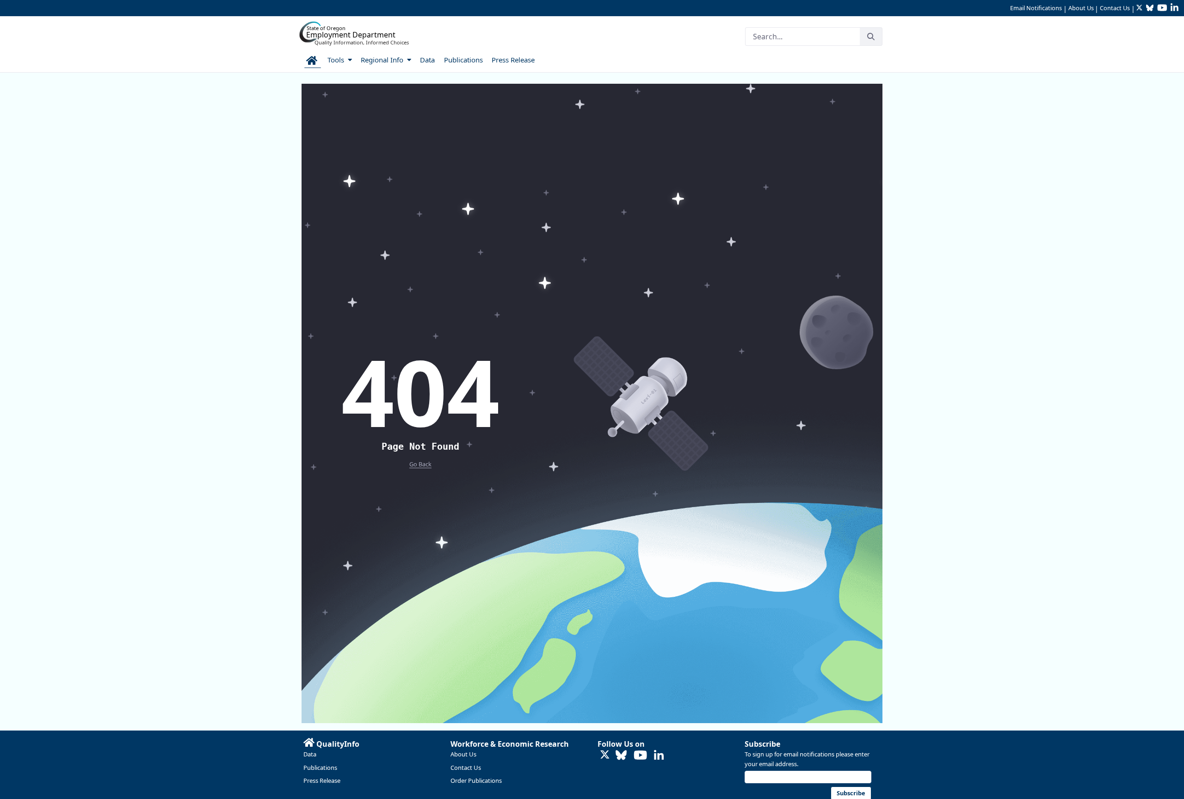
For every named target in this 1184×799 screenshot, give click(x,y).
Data (309, 754)
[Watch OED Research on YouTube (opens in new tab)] (640, 755)
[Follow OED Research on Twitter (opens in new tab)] (605, 755)
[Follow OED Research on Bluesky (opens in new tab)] (621, 756)
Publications (320, 767)
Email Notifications (1036, 8)
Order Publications (476, 780)
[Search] (870, 36)
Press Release (321, 780)
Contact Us (1115, 8)
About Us (1081, 8)
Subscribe (762, 744)
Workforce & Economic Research (509, 744)
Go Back (420, 464)
